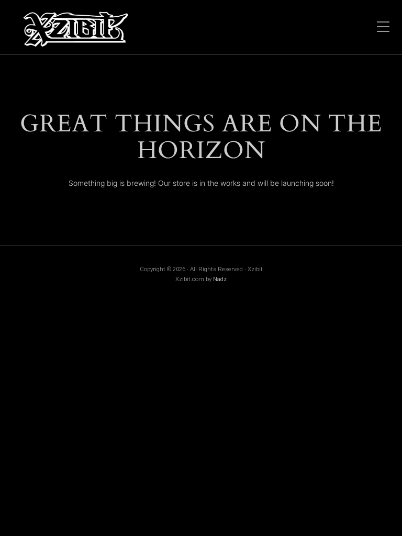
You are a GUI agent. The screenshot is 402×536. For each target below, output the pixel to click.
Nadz (220, 279)
